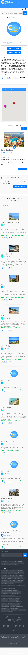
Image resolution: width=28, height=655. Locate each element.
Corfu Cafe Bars (19, 606)
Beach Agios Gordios (20, 585)
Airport (21, 576)
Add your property (15, 637)
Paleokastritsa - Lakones (19, 578)
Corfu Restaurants (5, 563)
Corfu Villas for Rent (13, 564)
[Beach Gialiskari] (14, 248)
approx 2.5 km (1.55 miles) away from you (11, 450)
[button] (14, 103)
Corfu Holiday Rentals (7, 152)
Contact (11, 639)
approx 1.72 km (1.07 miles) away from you (11, 359)
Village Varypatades (7, 441)
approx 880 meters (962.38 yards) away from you (13, 297)
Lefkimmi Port (10, 578)
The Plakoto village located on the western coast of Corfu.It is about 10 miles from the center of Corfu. (13, 386)
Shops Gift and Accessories (7, 611)
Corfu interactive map (19, 573)
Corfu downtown (15, 576)
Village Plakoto (6, 380)
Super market (14, 609)
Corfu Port (4, 578)
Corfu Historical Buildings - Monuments (9, 590)
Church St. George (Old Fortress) (8, 585)
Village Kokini (5, 471)
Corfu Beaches (7, 224)
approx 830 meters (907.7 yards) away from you (12, 265)
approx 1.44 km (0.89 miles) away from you (11, 327)
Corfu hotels (15, 575)
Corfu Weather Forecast (6, 575)
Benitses (19, 581)
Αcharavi (14, 581)
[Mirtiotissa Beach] (14, 401)
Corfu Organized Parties (6, 601)
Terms (7, 636)
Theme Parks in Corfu (17, 601)
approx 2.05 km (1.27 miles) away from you (11, 389)
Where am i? (4, 573)
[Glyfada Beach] (14, 310)
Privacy (2, 636)
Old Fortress (11, 583)
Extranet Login (5, 637)
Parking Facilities (21, 609)
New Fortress (4, 583)
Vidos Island (4, 588)
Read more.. (22, 169)
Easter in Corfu (5, 600)
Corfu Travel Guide (5, 572)
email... (3, 555)
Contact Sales (16, 621)
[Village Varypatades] (14, 435)
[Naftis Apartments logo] (14, 28)
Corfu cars (21, 575)
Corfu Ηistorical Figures (14, 600)
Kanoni (14, 580)
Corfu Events (4, 603)
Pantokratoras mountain (6, 581)
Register (17, 2)
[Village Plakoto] (14, 373)
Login (12, 2)
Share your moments (13, 52)
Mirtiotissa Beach (6, 407)
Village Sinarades (7, 498)
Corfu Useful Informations (7, 561)
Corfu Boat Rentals (5, 608)
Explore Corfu (20, 572)
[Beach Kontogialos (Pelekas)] (14, 216)
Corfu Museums (7, 535)
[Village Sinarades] (14, 492)
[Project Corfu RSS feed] (14, 630)
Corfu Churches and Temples (7, 591)
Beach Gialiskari (6, 254)
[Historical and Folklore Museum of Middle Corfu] (14, 524)
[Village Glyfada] (14, 340)
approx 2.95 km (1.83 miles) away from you (11, 546)
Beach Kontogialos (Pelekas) (10, 222)
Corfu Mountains (11, 595)
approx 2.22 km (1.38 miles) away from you (11, 420)
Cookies (13, 636)
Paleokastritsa (4, 580)
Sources (19, 636)
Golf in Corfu (11, 603)
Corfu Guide (13, 572)
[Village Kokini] (14, 464)
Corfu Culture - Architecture (14, 593)
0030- (21, 616)
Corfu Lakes (4, 595)
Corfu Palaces (17, 591)
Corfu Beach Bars (5, 606)
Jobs (24, 636)
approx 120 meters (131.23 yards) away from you (13, 235)
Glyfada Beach (6, 316)
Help (23, 637)
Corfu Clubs (12, 606)
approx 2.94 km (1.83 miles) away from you (11, 510)
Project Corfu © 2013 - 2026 (14, 643)
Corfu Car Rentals (14, 608)
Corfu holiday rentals (6, 576)
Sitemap (17, 639)
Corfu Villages (7, 286)
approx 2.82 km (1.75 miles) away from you (11, 480)
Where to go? (10, 573)
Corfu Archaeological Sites (7, 598)
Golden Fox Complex (8, 150)
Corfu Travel (19, 570)
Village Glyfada (6, 346)
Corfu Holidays (5, 570)
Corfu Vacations (12, 570)
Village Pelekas (6, 284)
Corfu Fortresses (11, 588)
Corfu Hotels (20, 563)
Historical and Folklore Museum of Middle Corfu (12, 532)
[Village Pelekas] (14, 278)
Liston (10, 580)
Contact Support (16, 620)
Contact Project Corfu (16, 619)
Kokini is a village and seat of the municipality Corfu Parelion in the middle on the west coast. (13, 477)
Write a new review (13, 48)
